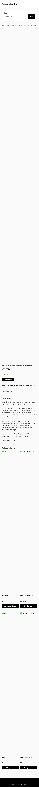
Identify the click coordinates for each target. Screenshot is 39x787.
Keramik (22, 385)
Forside (4, 25)
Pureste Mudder (10, 4)
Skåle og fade (12, 25)
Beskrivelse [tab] (7, 391)
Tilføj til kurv (8, 379)
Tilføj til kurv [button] (28, 606)
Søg (5, 13)
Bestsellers (14, 385)
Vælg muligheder (10, 606)
